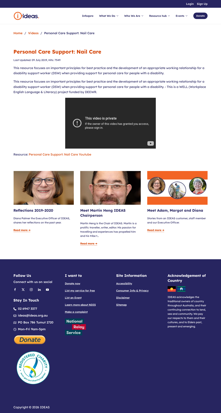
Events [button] (180, 15)
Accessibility (124, 283)
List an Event (73, 297)
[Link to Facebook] (15, 289)
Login (190, 3)
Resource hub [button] (158, 15)
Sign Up (202, 3)
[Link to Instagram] (31, 289)
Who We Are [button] (132, 15)
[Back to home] (26, 16)
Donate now (72, 283)
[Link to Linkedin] (39, 289)
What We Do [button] (107, 15)
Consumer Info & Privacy (132, 290)
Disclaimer (123, 297)
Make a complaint (76, 311)
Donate (200, 15)
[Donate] (29, 339)
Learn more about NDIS (80, 304)
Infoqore (87, 15)
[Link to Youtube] (47, 289)
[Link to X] (23, 289)
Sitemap (121, 304)
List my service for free (80, 290)
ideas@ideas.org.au (33, 315)
